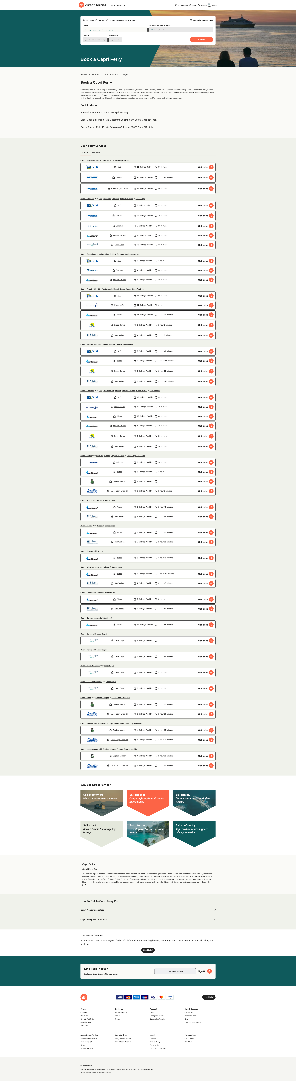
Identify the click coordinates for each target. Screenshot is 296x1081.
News (82, 1045)
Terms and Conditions (157, 1048)
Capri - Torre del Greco (90, 666)
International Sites (86, 1042)
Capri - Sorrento (87, 199)
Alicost (116, 289)
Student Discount (86, 1048)
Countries (83, 1012)
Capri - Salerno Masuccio (91, 618)
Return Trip (89, 20)
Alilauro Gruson (126, 199)
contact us (146, 1069)
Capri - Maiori (86, 500)
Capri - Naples (86, 160)
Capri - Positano (87, 391)
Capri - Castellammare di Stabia (94, 254)
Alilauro (99, 456)
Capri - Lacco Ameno (89, 749)
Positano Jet (107, 289)
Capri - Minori (86, 526)
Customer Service (191, 1016)
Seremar (115, 199)
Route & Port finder (87, 1019)
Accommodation (121, 1012)
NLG (99, 160)
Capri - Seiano (86, 634)
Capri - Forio (85, 698)
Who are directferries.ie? (89, 1039)
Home (83, 74)
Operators (84, 1016)
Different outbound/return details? (122, 20)
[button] (148, 909)
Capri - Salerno (86, 345)
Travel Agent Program (123, 1042)
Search (201, 39)
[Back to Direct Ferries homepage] (92, 5)
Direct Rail (188, 1042)
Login (152, 1012)
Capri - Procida (86, 551)
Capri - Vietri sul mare (89, 567)
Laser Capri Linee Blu (136, 456)
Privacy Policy (155, 1042)
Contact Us (189, 1012)
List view (84, 152)
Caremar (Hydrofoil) (120, 160)
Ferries (117, 1016)
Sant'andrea (138, 289)
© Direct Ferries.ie (86, 1065)
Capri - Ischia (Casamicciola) (92, 723)
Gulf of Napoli (111, 74)
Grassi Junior (125, 289)
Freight (117, 1019)
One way (101, 20)
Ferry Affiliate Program (123, 1039)
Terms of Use (154, 1045)
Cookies (153, 1039)
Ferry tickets (84, 1025)
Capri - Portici (86, 650)
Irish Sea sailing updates (193, 1022)
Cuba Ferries (189, 1039)
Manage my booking (157, 1016)
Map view (96, 152)
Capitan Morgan (117, 456)
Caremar (105, 160)
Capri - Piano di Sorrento (91, 682)
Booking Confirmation (157, 1019)
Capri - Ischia (86, 456)
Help (186, 1019)
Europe (95, 74)
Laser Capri (140, 199)
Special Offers (85, 1022)
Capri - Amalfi (86, 289)
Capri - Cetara (86, 593)
